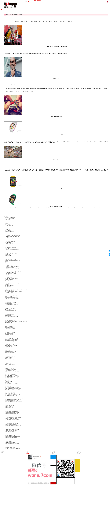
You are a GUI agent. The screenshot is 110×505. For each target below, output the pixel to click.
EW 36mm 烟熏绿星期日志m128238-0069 (9, 279)
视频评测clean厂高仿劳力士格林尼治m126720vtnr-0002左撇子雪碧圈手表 (12, 376)
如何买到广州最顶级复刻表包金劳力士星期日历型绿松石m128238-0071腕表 (12, 419)
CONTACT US (2, 453)
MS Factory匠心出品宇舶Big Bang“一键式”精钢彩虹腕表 (10, 332)
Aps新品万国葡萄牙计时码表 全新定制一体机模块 (9, 285)
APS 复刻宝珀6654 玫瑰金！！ (8, 353)
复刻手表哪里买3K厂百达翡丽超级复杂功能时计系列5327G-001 (11, 447)
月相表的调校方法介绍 (7, 223)
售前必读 (78, 451)
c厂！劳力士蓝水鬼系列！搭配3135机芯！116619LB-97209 (10, 274)
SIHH (56, 46)
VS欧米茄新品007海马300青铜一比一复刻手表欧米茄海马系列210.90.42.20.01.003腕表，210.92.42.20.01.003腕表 (16, 321)
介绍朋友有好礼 (53, 452)
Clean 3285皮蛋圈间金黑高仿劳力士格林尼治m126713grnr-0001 (11, 277)
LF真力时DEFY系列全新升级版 (8, 280)
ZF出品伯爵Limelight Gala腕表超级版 (8, 296)
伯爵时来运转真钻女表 (7, 284)
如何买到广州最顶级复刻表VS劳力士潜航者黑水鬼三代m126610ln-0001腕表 (12, 435)
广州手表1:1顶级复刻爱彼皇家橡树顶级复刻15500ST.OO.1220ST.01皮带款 (12, 412)
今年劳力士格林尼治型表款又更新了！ (8, 242)
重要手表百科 (53, 453)
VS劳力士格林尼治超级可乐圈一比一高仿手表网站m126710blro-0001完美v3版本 (12, 389)
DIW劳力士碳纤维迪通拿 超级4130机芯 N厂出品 (9, 359)
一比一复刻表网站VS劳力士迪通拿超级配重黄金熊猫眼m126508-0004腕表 (12, 443)
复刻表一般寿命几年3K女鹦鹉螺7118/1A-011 (9, 406)
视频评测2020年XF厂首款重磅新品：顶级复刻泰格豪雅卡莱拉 (11, 247)
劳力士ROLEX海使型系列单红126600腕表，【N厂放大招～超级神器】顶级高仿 (12, 235)
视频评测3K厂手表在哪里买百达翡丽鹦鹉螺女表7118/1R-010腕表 (11, 395)
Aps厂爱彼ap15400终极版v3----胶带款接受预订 (9, 290)
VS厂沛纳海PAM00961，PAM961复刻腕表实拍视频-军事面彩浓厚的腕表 (12, 249)
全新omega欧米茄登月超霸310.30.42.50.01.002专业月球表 (10, 369)
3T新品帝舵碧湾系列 (7, 380)
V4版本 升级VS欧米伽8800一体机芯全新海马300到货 (10, 364)
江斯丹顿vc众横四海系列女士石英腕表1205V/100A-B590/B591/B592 (11, 278)
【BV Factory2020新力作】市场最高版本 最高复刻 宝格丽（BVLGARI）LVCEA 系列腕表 (13, 291)
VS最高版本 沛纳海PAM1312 (7, 382)
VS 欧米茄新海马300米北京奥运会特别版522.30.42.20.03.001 (11, 437)
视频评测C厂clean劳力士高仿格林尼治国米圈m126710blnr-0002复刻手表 (12, 375)
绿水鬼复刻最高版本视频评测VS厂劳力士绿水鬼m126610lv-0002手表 (11, 430)
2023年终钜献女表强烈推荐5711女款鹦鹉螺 (9, 292)
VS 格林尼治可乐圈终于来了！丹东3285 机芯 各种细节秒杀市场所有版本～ (12, 371)
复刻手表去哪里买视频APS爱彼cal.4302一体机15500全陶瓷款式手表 (11, 424)
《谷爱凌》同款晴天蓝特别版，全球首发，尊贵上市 (10, 308)
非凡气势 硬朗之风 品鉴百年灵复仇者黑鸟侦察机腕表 (10, 241)
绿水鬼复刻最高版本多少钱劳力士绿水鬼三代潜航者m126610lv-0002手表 (12, 429)
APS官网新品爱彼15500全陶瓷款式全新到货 (9, 334)
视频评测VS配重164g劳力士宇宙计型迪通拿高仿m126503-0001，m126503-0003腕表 (13, 399)
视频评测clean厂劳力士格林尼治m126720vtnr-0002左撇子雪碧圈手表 (11, 383)
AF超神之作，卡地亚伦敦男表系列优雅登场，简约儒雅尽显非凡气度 (11, 316)
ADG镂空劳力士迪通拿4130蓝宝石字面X (9, 265)
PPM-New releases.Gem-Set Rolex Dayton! (9, 362)
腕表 (43, 21)
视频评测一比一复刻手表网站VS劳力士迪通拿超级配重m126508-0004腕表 (12, 387)
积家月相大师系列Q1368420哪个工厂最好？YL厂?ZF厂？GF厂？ (11, 253)
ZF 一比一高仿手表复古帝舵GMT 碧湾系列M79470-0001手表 (10, 272)
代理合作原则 (2, 451)
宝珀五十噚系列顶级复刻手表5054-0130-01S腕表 (9, 344)
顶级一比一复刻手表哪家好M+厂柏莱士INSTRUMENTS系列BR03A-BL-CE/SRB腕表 (13, 417)
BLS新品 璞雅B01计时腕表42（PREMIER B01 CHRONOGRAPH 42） (11, 350)
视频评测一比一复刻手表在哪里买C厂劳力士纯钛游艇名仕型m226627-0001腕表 (12, 394)
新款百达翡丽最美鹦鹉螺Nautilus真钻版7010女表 (9, 368)
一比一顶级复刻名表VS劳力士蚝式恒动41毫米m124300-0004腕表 (11, 441)
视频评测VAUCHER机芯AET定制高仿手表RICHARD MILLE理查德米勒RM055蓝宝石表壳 (13, 401)
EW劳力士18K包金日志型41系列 (8, 309)
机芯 (76, 88)
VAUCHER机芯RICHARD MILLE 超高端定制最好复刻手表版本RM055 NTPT (12, 339)
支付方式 (27, 451)
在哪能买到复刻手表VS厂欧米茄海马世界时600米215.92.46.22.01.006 (11, 418)
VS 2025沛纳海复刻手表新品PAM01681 (8, 322)
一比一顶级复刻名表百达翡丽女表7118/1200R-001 (9, 405)
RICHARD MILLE (63, 46)
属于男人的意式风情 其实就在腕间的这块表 (9, 243)
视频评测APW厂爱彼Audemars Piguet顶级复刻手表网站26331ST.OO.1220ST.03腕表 (13, 388)
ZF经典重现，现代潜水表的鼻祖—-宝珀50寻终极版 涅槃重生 (10, 351)
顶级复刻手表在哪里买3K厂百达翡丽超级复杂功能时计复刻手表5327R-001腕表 (12, 448)
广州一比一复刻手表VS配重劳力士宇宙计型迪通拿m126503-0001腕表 (11, 423)
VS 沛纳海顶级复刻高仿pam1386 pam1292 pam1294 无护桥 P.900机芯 (12, 268)
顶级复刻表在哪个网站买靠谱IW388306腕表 (9, 407)
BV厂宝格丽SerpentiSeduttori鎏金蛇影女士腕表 (9, 370)
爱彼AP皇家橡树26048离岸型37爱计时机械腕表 (9, 314)
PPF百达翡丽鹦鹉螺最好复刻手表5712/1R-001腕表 (10, 328)
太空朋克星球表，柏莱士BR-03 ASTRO (8, 363)
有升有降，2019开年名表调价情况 (8, 230)
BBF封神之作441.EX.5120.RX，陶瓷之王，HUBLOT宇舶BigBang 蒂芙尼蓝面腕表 (13, 271)
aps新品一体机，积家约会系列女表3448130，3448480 (10, 286)
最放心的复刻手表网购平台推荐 (8, 255)
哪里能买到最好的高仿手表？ (7, 256)
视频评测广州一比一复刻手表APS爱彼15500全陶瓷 (10, 393)
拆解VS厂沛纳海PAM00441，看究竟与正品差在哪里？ (10, 217)
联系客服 (2, 452)
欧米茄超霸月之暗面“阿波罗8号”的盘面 (8, 381)
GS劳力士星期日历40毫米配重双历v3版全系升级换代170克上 (10, 302)
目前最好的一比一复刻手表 (7, 254)
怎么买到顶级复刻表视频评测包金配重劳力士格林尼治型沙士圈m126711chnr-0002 (13, 425)
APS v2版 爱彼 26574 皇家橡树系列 (8, 357)
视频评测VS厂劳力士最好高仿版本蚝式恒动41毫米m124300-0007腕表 (11, 400)
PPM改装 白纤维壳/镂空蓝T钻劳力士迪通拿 (9, 333)
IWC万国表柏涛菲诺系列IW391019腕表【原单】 (9, 231)
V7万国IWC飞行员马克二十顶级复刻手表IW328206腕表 (10, 327)
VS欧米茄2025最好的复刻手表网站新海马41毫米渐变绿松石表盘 (11, 340)
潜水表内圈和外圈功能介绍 (7, 229)
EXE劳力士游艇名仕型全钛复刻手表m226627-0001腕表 (10, 320)
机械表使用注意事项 (79, 452)
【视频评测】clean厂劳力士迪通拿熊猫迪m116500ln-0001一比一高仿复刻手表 (12, 260)
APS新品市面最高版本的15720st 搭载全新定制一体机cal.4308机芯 (11, 297)
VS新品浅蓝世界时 (6, 261)
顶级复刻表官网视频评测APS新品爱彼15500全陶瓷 (10, 442)
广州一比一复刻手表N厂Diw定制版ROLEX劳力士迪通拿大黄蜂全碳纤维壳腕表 (12, 436)
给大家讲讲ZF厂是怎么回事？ (7, 248)
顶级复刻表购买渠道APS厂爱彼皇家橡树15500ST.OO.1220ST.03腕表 (11, 413)
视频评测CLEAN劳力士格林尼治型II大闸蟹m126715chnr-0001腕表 (11, 338)
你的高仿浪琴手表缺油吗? (7, 219)
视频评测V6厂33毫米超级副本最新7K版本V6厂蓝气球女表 (10, 250)
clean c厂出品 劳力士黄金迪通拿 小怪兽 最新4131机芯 (10, 356)
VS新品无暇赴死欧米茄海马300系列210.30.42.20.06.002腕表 (11, 345)
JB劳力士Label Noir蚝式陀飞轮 (8, 315)
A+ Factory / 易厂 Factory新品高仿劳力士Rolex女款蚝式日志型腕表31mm (12, 266)
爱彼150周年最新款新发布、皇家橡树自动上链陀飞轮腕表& (10, 310)
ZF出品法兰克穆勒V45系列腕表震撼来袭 (8, 303)
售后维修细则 (78, 453)
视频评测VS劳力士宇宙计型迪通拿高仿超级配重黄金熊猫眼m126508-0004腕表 (12, 374)
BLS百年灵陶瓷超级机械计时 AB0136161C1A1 (9, 346)
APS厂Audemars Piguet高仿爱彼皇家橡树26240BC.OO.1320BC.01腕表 (12, 365)
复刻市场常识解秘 (53, 451)
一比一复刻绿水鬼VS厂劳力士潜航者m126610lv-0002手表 (10, 431)
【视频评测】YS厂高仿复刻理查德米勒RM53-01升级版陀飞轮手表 (11, 259)
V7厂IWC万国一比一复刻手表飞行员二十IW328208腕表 (10, 326)
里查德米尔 (15, 21)
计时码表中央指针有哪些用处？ (8, 237)
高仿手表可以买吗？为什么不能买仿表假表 (9, 225)
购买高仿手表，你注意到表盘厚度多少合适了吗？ (9, 218)
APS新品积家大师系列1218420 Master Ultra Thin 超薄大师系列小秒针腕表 (12, 298)
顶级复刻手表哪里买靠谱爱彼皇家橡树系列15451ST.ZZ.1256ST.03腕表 (11, 411)
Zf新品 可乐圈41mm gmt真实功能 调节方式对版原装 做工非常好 (11, 262)
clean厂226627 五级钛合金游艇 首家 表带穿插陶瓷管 (10, 352)
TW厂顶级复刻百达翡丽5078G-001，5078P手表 (9, 267)
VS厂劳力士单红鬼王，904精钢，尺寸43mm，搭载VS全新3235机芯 (11, 304)
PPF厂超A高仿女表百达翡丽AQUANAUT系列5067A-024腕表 (10, 273)
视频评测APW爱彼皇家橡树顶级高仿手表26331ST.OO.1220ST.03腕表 (11, 377)
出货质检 (27, 452)
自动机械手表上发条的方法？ (7, 224)
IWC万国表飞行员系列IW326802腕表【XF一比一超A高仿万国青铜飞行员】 (12, 236)
